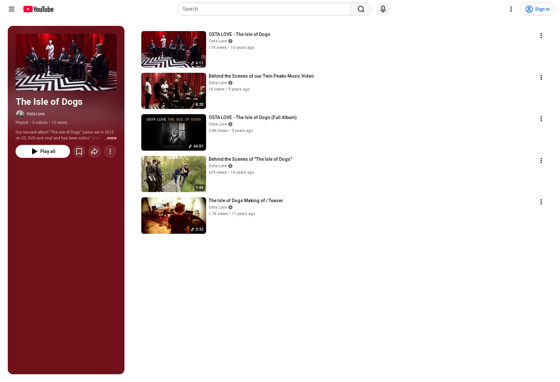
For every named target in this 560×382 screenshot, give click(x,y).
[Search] (361, 9)
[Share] (94, 151)
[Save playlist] (79, 151)
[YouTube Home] (38, 9)
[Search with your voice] (383, 9)
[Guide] (12, 9)
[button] (66, 62)
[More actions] (110, 151)
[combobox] (265, 9)
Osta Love (36, 114)
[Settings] (511, 9)
